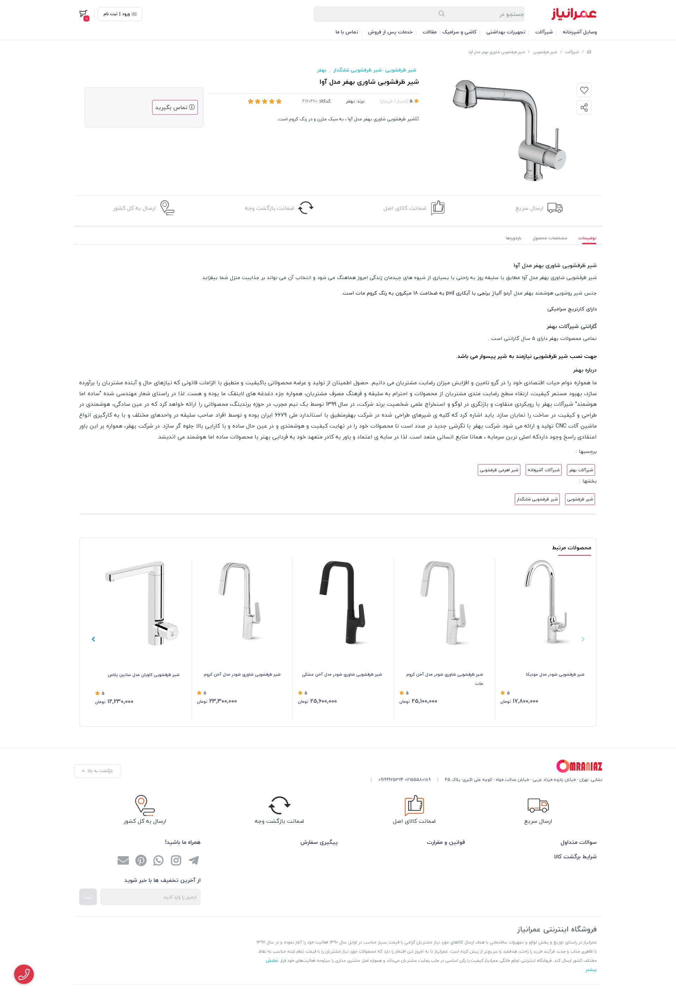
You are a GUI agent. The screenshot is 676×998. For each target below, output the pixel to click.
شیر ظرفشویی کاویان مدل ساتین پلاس (144, 674)
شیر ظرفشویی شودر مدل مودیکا (555, 674)
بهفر (321, 69)
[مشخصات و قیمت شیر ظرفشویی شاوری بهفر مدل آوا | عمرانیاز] (483, 766)
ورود (126, 14)
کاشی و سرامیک (459, 31)
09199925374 (390, 779)
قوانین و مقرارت (446, 842)
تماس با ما (347, 31)
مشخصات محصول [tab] (550, 238)
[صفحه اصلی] (589, 52)
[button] (93, 639)
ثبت (88, 896)
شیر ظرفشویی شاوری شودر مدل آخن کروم (242, 674)
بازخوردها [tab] (513, 238)
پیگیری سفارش (319, 842)
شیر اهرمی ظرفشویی (499, 470)
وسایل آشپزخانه (580, 31)
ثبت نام (111, 14)
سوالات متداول (579, 842)
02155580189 (418, 779)
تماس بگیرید (172, 107)
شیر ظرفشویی (545, 52)
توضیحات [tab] (587, 238)
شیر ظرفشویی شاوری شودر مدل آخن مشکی (342, 674)
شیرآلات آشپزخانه (543, 470)
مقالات (430, 31)
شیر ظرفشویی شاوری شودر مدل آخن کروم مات (444, 679)
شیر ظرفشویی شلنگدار (357, 69)
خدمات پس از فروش (390, 31)
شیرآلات (544, 31)
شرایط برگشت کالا (575, 856)
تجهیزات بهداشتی (505, 31)
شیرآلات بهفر (581, 470)
